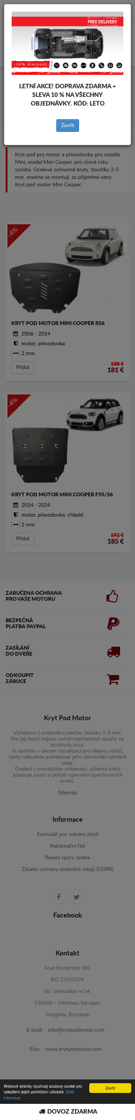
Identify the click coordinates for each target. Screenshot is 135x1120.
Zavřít (67, 125)
